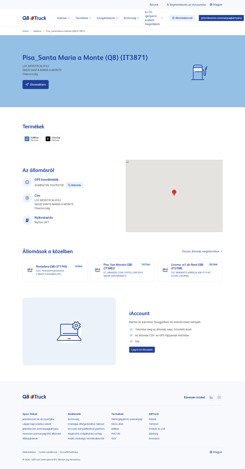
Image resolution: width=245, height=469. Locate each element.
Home (25, 31)
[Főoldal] (34, 18)
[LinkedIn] (211, 397)
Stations (37, 31)
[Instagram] (219, 397)
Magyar (217, 4)
